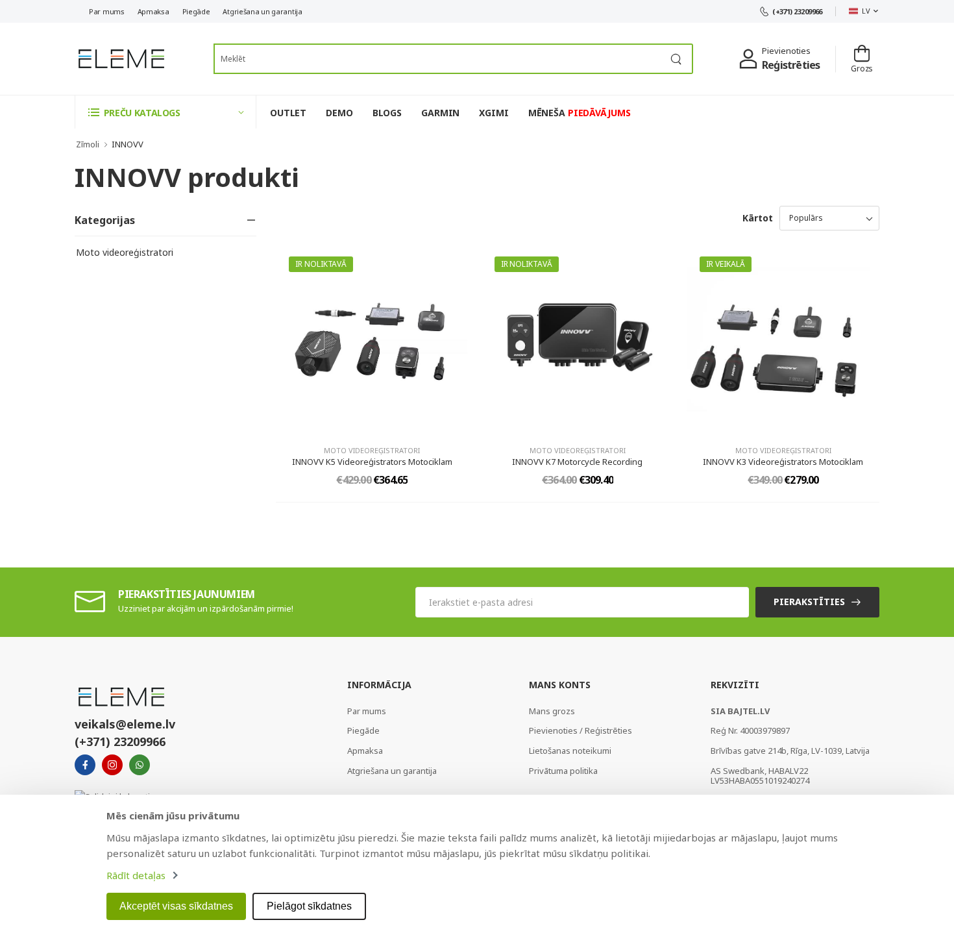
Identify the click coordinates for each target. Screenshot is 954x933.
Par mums (107, 11)
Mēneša (579, 112)
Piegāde (196, 11)
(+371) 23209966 (797, 11)
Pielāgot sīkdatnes (309, 906)
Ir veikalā (725, 263)
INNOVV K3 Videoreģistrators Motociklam (783, 461)
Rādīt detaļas (135, 875)
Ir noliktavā (321, 263)
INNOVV (127, 144)
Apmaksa (153, 11)
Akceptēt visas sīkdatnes (176, 906)
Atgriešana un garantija (262, 11)
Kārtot (757, 218)
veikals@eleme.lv (125, 724)
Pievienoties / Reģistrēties (580, 730)
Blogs (387, 112)
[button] (165, 112)
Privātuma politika (563, 771)
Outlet (288, 112)
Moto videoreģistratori (124, 252)
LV (866, 11)
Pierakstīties (809, 601)
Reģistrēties (791, 65)
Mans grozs (552, 711)
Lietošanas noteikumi (570, 750)
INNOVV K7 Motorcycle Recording (577, 461)
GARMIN (440, 112)
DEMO (339, 112)
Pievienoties (786, 50)
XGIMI (493, 112)
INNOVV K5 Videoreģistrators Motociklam (372, 461)
